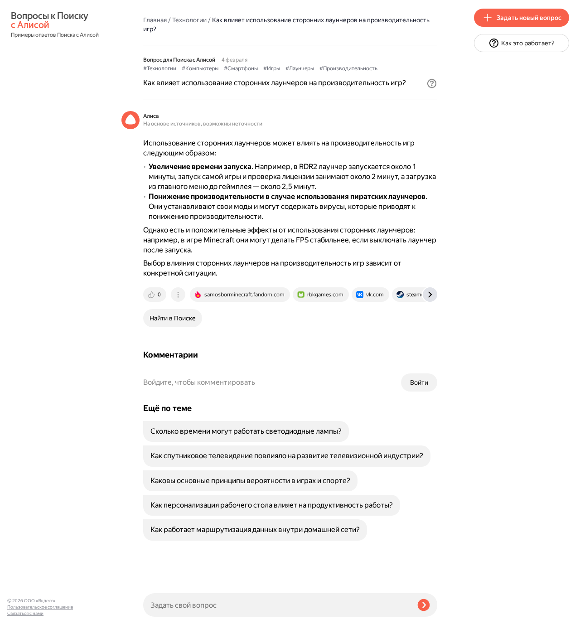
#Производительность (348, 68)
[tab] (155, 294)
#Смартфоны (241, 68)
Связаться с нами (25, 613)
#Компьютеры (200, 68)
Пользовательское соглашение (40, 607)
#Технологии (159, 68)
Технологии (189, 20)
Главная (155, 20)
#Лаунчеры (299, 68)
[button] (431, 83)
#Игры (271, 68)
